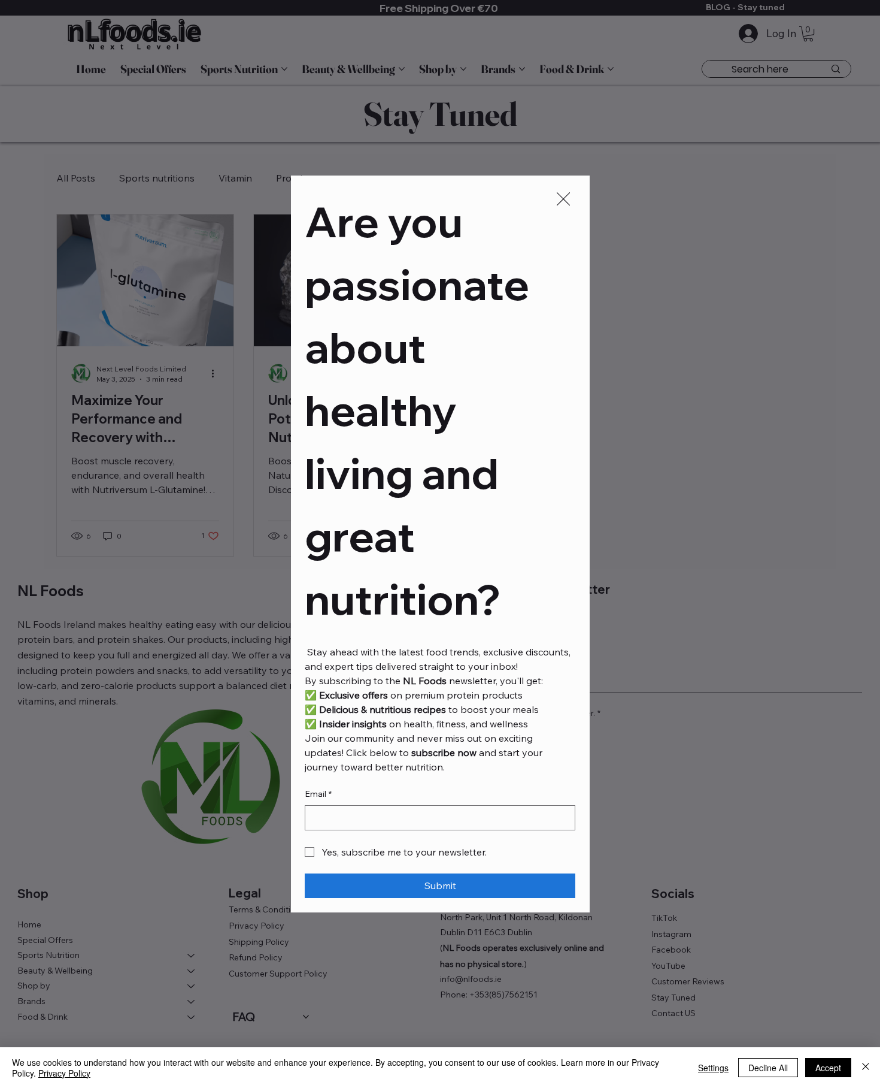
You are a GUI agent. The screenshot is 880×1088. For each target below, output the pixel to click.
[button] (563, 199)
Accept (828, 1068)
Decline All (768, 1068)
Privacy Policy (64, 1073)
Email (318, 793)
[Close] (865, 1067)
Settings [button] (713, 1068)
